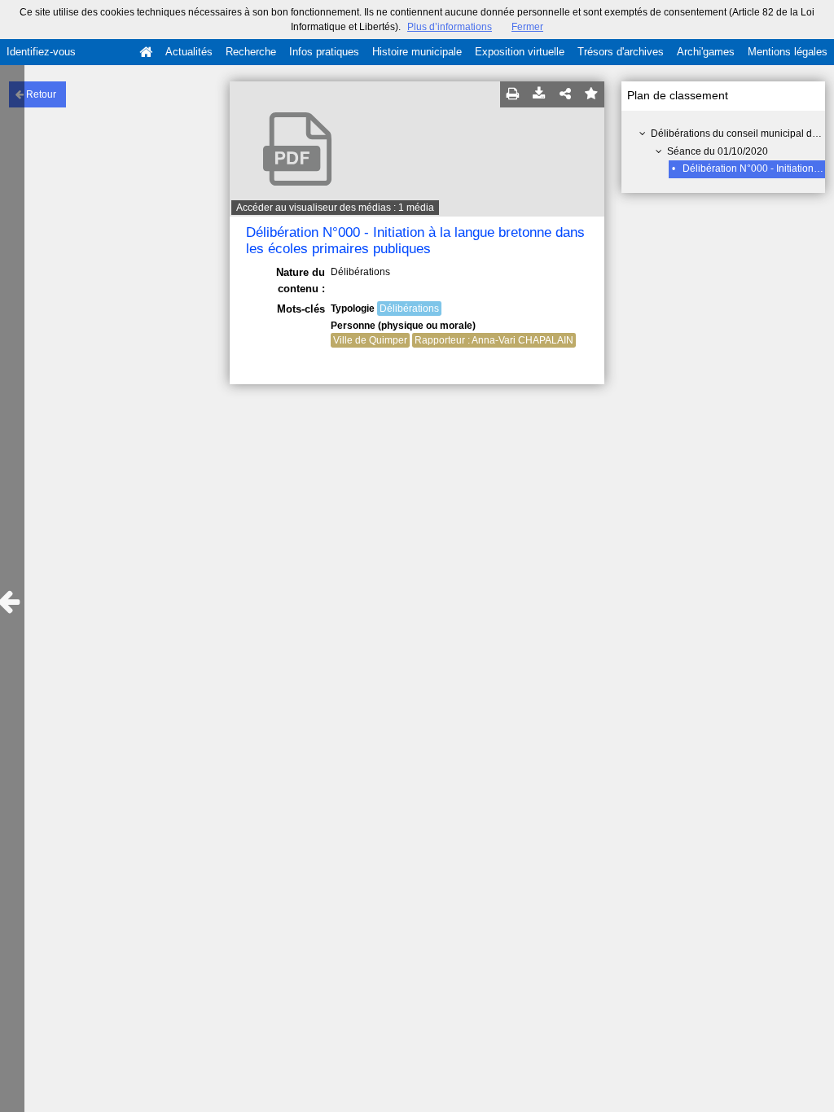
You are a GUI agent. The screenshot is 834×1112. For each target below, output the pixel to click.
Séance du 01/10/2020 (717, 151)
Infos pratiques (324, 52)
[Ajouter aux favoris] (591, 94)
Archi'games (706, 52)
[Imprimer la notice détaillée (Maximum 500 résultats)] (513, 94)
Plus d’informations (449, 27)
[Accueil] (146, 52)
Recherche (251, 52)
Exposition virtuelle (519, 52)
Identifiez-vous (41, 52)
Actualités (189, 52)
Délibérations (409, 308)
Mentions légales (787, 52)
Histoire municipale (417, 52)
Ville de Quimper (370, 340)
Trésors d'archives (620, 52)
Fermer (527, 27)
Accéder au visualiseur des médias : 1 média (335, 207)
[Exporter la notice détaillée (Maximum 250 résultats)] (539, 94)
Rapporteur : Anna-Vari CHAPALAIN (494, 340)
